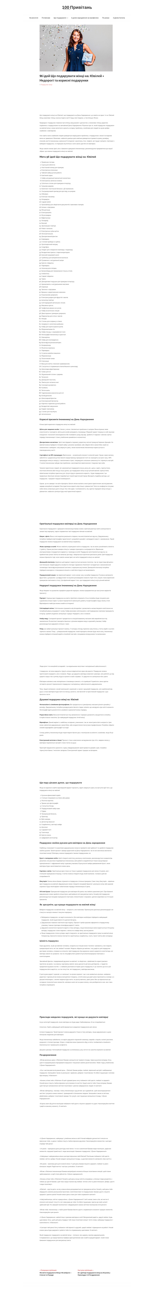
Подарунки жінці (46, 85)
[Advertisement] (77, 99)
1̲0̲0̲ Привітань (77, 7)
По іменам (46, 18)
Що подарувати (60, 18)
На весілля (33, 18)
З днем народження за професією (85, 18)
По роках (105, 18)
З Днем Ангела (119, 18)
